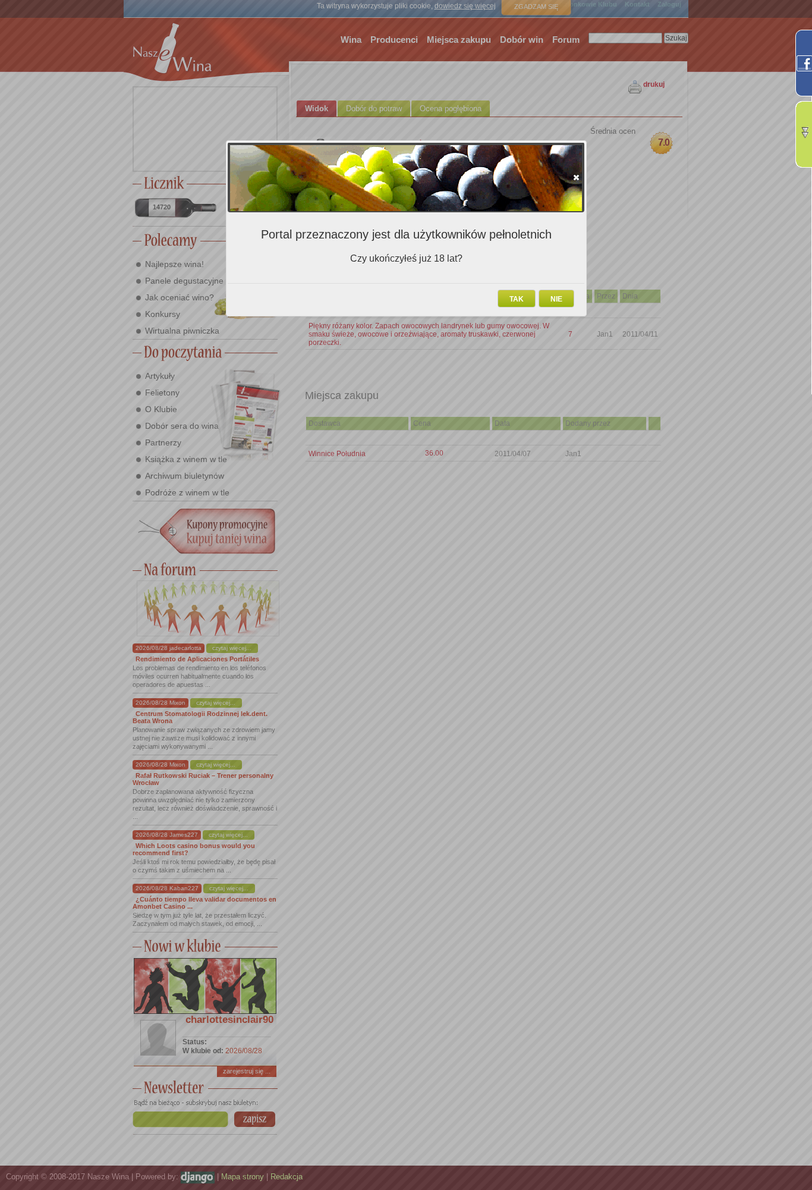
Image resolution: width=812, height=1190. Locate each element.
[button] (576, 177)
